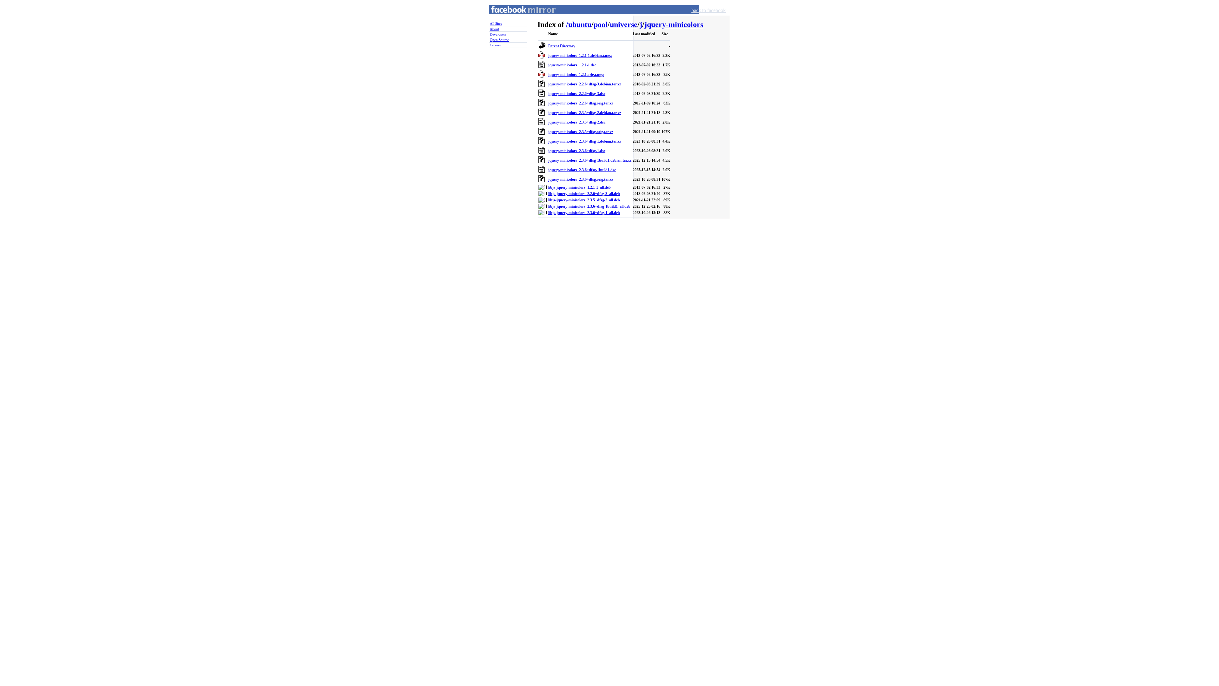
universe (623, 24)
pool (601, 24)
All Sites (496, 23)
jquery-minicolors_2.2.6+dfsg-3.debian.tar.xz (584, 84)
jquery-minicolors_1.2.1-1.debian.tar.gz (580, 55)
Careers (495, 45)
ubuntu (579, 24)
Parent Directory (561, 46)
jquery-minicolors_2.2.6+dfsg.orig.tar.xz (580, 103)
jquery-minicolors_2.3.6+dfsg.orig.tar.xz (580, 179)
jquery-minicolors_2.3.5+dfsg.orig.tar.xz (580, 132)
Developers (498, 34)
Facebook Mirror (517, 17)
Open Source (499, 40)
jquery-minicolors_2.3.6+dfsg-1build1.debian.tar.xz (589, 160)
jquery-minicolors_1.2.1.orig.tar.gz (576, 74)
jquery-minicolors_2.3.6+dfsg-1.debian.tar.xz (584, 141)
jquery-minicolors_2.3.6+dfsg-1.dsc (576, 151)
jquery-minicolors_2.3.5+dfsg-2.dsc (576, 122)
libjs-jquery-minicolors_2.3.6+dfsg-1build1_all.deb (589, 206)
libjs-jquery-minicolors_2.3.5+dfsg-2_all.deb (584, 200)
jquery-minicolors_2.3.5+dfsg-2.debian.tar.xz (584, 113)
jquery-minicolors (673, 24)
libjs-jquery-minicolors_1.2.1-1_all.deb (579, 187)
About (494, 29)
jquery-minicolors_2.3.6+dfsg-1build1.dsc (582, 170)
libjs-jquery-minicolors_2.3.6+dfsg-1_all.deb (584, 213)
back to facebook (708, 10)
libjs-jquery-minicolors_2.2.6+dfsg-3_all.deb (584, 194)
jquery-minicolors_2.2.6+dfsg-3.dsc (576, 93)
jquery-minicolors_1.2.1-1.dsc (572, 65)
